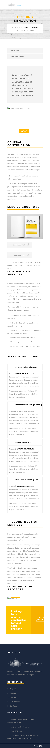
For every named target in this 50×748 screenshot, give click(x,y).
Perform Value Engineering (28, 404)
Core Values (14, 697)
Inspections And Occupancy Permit (24, 443)
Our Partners (17, 56)
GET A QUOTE (40, 618)
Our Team (13, 706)
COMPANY (14, 50)
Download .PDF (18, 245)
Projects (13, 689)
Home (26, 27)
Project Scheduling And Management (26, 368)
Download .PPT (18, 256)
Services (35, 27)
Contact (13, 693)
